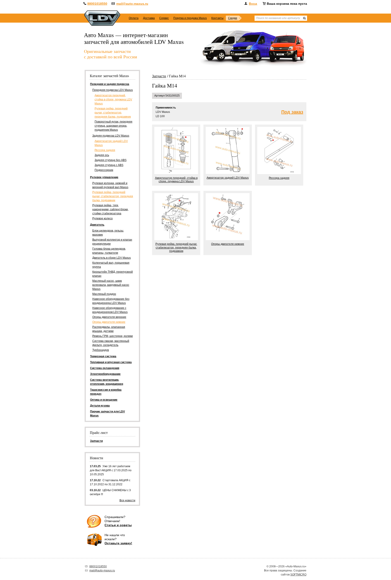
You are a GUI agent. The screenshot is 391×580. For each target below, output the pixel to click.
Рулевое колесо (102, 218)
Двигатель (97, 224)
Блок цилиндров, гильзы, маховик (108, 232)
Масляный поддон (104, 294)
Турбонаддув (100, 350)
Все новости (127, 500)
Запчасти (159, 75)
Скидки (232, 18)
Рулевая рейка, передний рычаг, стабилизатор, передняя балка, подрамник (113, 112)
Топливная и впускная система (111, 362)
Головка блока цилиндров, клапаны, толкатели (109, 250)
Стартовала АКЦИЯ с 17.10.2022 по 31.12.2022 (110, 482)
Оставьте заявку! (118, 543)
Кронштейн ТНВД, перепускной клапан (112, 273)
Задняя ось (102, 155)
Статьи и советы (118, 525)
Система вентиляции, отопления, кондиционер (106, 382)
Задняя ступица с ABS (109, 165)
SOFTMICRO (298, 574)
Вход (253, 3)
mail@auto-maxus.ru (132, 3)
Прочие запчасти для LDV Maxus (107, 413)
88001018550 (97, 3)
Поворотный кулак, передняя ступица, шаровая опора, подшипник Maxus (113, 125)
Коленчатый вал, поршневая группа (110, 264)
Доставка (149, 18)
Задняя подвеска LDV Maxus (110, 135)
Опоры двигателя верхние (109, 317)
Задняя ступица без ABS (110, 160)
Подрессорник (104, 170)
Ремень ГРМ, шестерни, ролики (112, 336)
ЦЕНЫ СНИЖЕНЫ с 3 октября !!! (110, 492)
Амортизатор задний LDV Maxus (111, 143)
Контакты (217, 18)
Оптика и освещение (103, 399)
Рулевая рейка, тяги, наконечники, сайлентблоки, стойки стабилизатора (110, 209)
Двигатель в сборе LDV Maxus (111, 257)
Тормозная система (103, 356)
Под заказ (292, 112)
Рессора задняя (105, 150)
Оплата (133, 18)
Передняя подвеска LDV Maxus (112, 90)
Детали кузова (100, 405)
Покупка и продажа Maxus (190, 18)
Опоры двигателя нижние (108, 322)
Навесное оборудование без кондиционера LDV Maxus (110, 301)
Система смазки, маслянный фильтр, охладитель (110, 343)
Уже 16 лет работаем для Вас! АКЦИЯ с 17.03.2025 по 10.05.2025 (110, 470)
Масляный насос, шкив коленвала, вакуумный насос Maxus (110, 285)
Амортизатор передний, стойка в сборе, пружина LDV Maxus (113, 99)
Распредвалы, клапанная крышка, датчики (108, 329)
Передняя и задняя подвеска (109, 84)
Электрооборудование (105, 374)
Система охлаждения (104, 368)
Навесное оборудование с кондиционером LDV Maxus (110, 310)
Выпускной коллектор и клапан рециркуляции (112, 241)
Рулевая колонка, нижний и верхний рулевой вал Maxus (110, 185)
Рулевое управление (104, 177)
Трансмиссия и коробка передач (106, 391)
